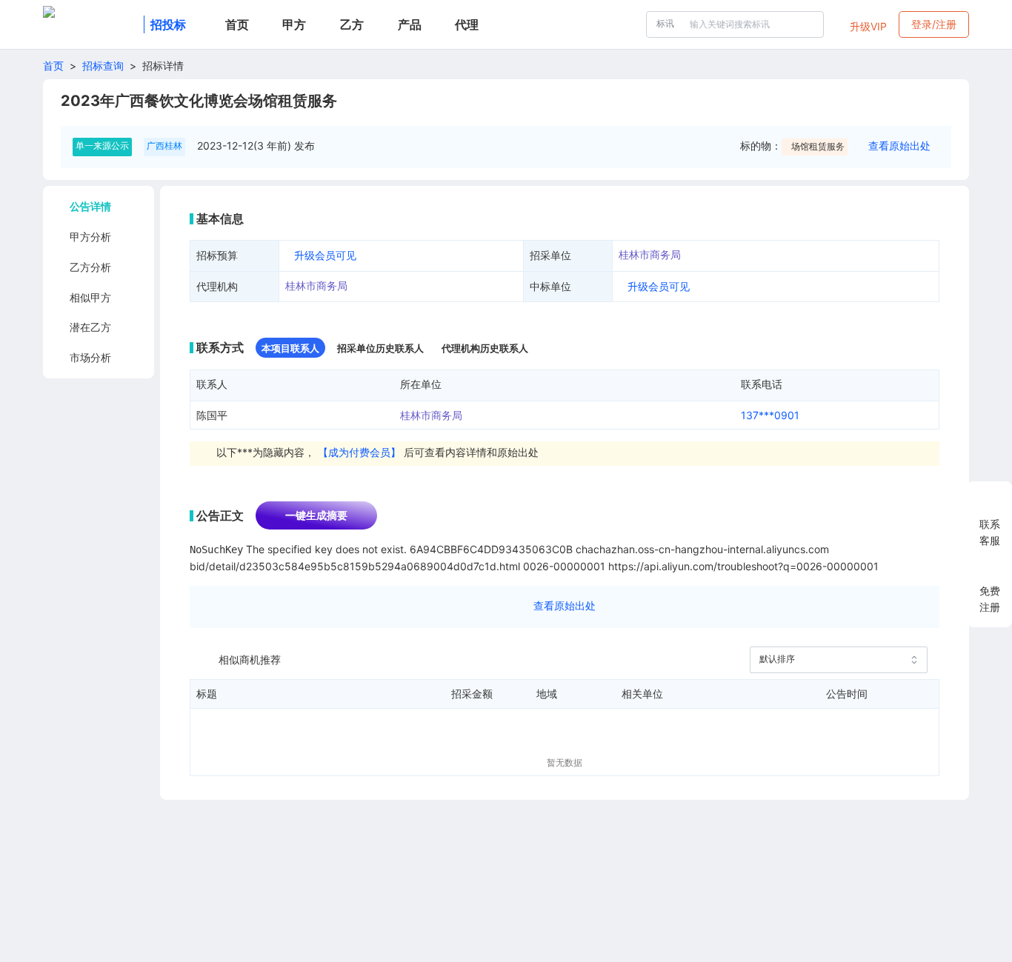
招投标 (168, 24)
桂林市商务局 (650, 254)
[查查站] (90, 24)
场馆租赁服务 (818, 146)
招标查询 (103, 65)
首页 (53, 65)
